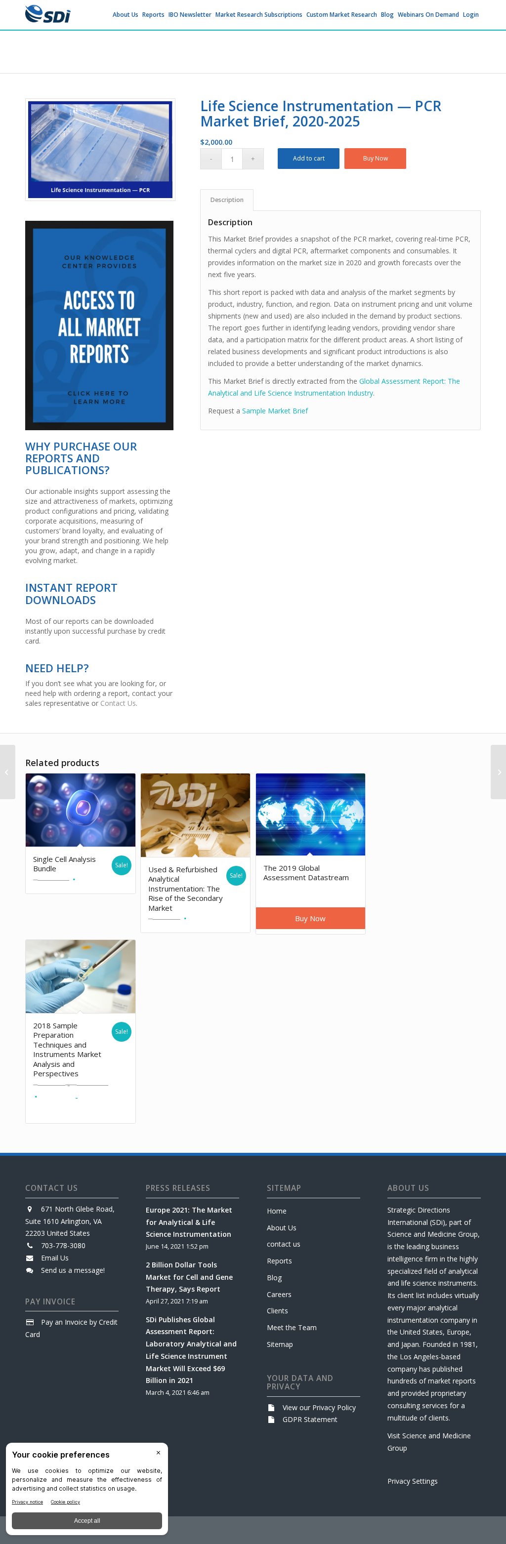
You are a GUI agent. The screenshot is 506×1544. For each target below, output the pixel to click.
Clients (277, 1310)
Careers (279, 1294)
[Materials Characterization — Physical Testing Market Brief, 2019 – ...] (7, 772)
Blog (274, 1277)
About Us (281, 1227)
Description (227, 200)
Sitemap (280, 1344)
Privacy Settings (412, 1481)
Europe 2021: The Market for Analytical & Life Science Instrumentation (189, 1222)
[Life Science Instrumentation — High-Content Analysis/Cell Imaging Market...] (498, 772)
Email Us (55, 1257)
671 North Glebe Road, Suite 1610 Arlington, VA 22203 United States (70, 1221)
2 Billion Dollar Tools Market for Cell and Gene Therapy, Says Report (189, 1277)
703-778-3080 (63, 1245)
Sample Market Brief (275, 410)
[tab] (226, 200)
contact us (283, 1244)
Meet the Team (292, 1327)
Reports (279, 1260)
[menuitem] (125, 15)
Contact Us (118, 703)
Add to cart (309, 158)
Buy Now (375, 158)
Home (277, 1211)
